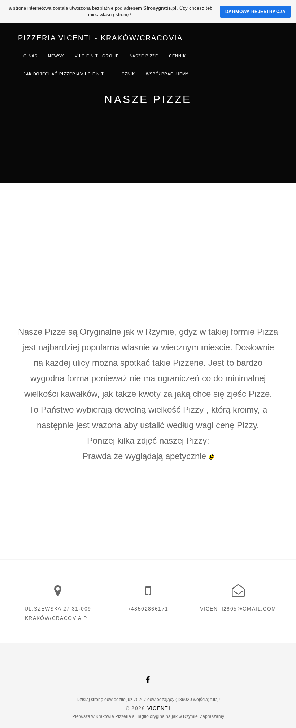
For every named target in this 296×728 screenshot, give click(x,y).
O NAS (30, 56)
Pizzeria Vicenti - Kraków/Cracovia (100, 38)
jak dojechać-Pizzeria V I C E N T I (65, 74)
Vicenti (159, 708)
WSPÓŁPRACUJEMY (167, 74)
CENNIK (177, 56)
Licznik (126, 74)
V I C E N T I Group (97, 56)
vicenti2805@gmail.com (238, 609)
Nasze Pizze (144, 56)
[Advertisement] (148, 236)
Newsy (56, 56)
